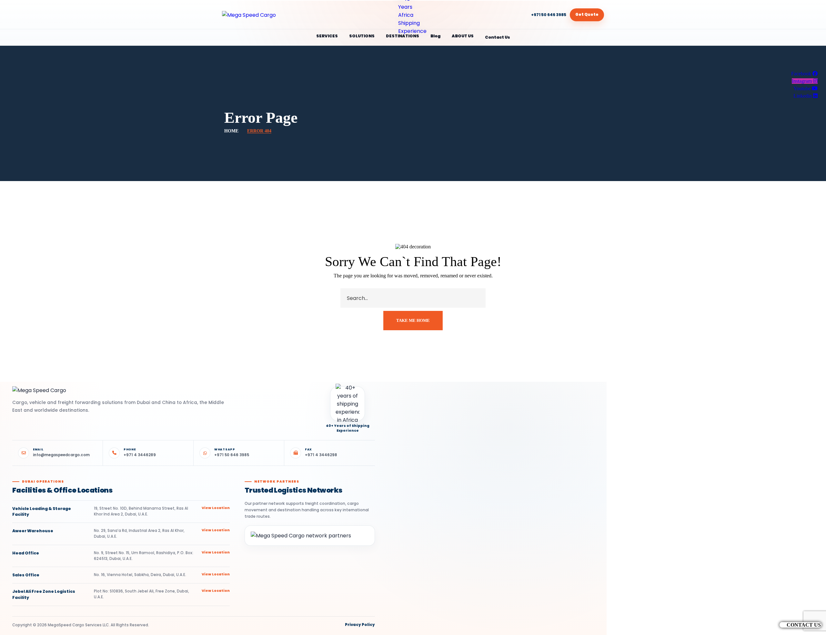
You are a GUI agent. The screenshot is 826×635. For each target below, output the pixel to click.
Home (231, 131)
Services (327, 36)
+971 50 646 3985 (548, 14)
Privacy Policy (360, 625)
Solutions (362, 36)
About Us (463, 36)
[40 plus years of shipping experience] (413, 15)
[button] (800, 625)
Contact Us (497, 37)
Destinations (402, 36)
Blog (435, 36)
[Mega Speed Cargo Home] (272, 15)
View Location (216, 508)
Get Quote (587, 14)
